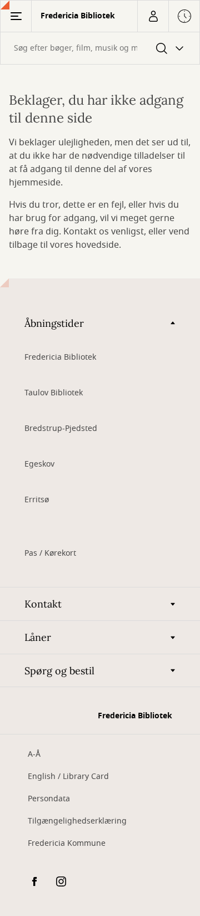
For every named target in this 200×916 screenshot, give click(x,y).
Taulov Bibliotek (53, 393)
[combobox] (100, 48)
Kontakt (43, 603)
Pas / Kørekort (50, 553)
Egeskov (39, 464)
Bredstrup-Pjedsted (60, 428)
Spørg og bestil (59, 670)
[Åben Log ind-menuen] (152, 16)
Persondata (49, 799)
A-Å (34, 754)
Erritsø (36, 500)
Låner (37, 637)
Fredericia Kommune (67, 843)
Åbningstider (54, 323)
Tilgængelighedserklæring (77, 821)
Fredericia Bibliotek (60, 357)
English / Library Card (68, 776)
